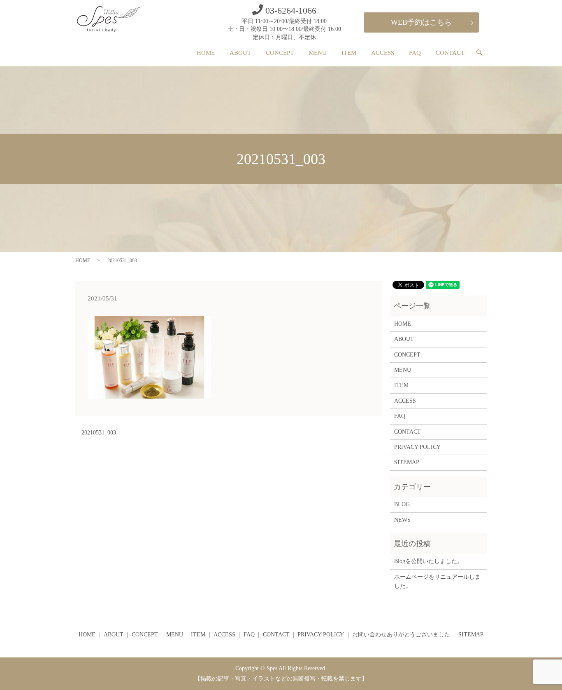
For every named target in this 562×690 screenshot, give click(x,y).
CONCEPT (280, 52)
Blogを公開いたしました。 (428, 561)
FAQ (415, 52)
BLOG (402, 504)
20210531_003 (98, 432)
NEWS (402, 520)
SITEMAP (406, 462)
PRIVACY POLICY (417, 447)
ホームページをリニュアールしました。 (437, 581)
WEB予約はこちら (421, 22)
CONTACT (450, 52)
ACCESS (382, 52)
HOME (206, 52)
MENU (318, 52)
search (483, 53)
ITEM (348, 52)
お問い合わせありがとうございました (401, 634)
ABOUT (240, 52)
